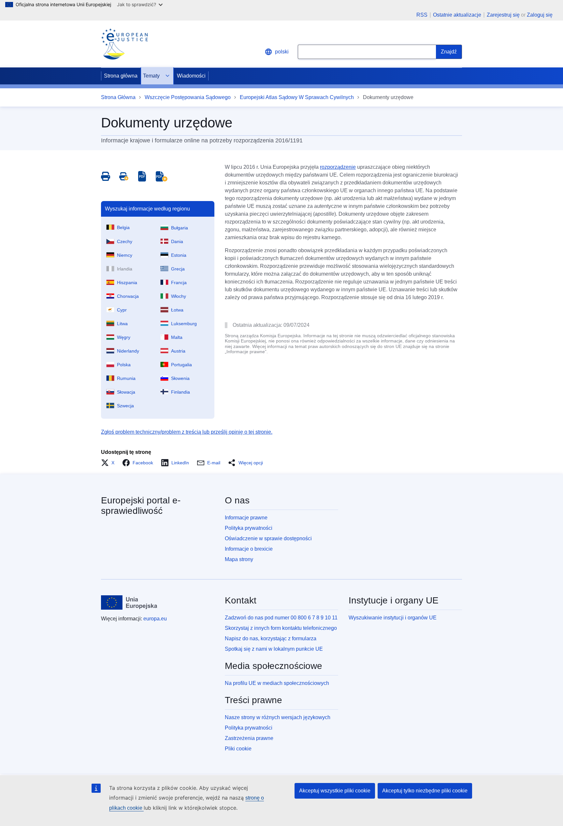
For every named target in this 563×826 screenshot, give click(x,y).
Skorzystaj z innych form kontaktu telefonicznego (281, 628)
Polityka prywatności (248, 528)
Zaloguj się (540, 15)
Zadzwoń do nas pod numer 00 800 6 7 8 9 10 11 (281, 617)
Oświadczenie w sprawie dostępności (268, 538)
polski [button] (282, 51)
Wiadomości (191, 76)
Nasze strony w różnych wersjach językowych (277, 717)
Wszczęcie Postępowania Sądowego (188, 97)
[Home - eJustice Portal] (124, 44)
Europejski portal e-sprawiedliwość (140, 505)
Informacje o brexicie (249, 549)
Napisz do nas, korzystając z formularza (270, 638)
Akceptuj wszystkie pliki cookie (334, 790)
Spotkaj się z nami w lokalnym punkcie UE (274, 649)
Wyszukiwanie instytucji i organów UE (393, 617)
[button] (109, 463)
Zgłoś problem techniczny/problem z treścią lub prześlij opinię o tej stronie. (186, 432)
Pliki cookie (238, 748)
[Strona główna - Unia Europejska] (129, 602)
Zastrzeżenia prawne (249, 738)
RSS (421, 15)
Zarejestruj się (503, 15)
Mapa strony (239, 559)
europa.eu (155, 618)
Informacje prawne (246, 517)
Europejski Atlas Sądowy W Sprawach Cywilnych (297, 97)
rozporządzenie (338, 167)
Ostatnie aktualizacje (457, 15)
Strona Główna (118, 97)
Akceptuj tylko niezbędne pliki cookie (425, 790)
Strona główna (120, 76)
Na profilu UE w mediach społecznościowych (277, 683)
